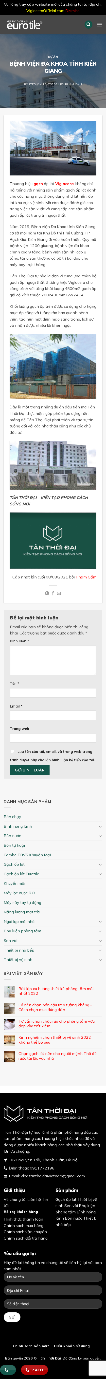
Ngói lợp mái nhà (19, 921)
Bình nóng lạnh (18, 826)
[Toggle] (100, 826)
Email (16, 706)
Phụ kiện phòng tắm (22, 930)
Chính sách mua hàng (23, 1225)
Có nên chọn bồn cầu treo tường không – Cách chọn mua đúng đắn (55, 1007)
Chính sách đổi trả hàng (26, 1238)
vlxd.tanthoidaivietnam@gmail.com (53, 1175)
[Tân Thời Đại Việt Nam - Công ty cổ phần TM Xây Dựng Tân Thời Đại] (38, 24)
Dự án (53, 56)
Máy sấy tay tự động (22, 902)
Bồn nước (12, 835)
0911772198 (42, 1168)
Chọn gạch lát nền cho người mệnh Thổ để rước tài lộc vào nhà (57, 1056)
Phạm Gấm (73, 84)
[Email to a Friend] (59, 593)
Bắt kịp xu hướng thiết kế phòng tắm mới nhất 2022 (55, 991)
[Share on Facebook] (53, 593)
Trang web (19, 729)
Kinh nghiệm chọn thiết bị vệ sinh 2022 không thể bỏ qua (54, 1039)
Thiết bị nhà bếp (19, 950)
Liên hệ (34, 1199)
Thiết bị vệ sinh (18, 959)
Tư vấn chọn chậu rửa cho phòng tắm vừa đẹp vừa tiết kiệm (56, 1023)
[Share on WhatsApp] (47, 593)
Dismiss (72, 10)
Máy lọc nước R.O (19, 892)
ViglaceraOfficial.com (45, 10)
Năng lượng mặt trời (22, 911)
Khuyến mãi (14, 883)
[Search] (88, 24)
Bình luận (19, 641)
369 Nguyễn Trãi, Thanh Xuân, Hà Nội (43, 1159)
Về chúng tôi (15, 1199)
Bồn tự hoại (14, 845)
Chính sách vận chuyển (25, 1231)
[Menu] (99, 25)
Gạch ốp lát (14, 864)
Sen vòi (10, 940)
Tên (14, 683)
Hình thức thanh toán (23, 1219)
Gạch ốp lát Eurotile (21, 873)
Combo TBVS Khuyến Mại (27, 854)
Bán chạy (12, 816)
